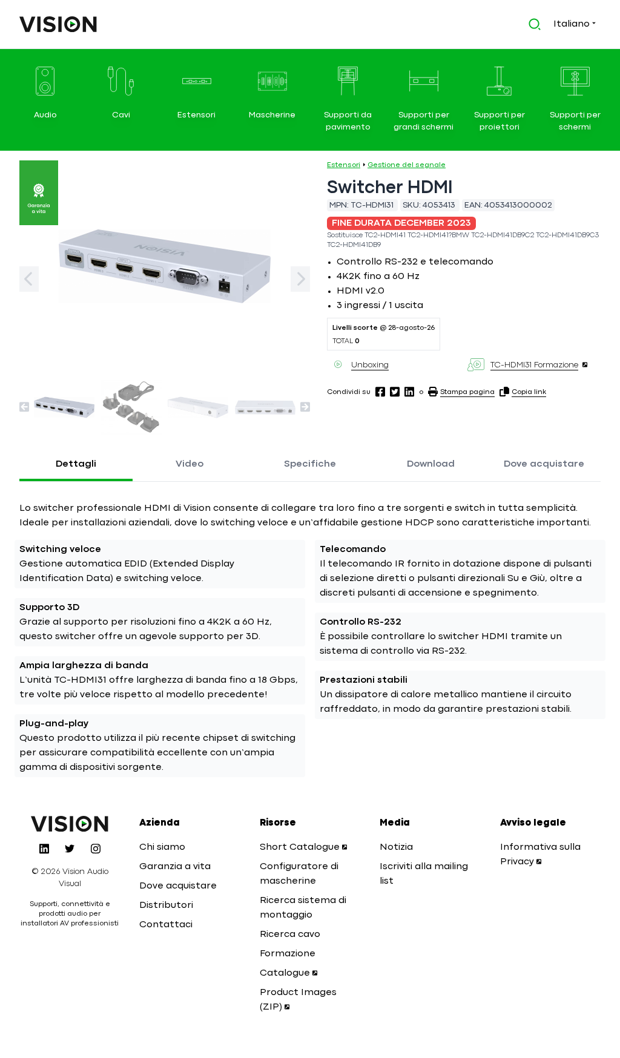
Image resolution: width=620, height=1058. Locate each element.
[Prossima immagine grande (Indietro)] (29, 279)
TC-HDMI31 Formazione (534, 365)
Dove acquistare (544, 464)
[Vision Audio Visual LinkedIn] (44, 848)
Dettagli (76, 464)
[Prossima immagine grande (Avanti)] (300, 279)
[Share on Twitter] (395, 391)
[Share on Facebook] (380, 391)
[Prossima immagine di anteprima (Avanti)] (305, 406)
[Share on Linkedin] (409, 391)
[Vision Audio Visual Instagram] (96, 848)
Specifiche (310, 464)
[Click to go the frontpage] (58, 24)
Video (189, 464)
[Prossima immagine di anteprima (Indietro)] (24, 406)
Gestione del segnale (407, 165)
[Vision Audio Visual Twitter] (69, 848)
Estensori (343, 165)
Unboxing (370, 365)
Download (431, 464)
